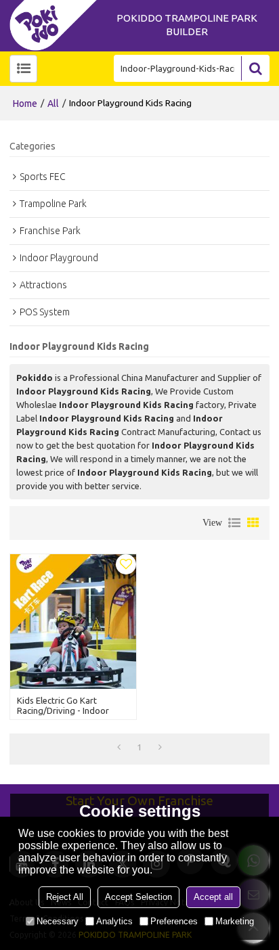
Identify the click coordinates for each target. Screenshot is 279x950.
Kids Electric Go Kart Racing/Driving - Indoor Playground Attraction (63, 710)
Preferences (174, 921)
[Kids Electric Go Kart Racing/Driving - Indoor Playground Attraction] (73, 621)
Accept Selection (138, 897)
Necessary (58, 921)
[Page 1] (118, 747)
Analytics (114, 921)
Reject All (64, 897)
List (234, 523)
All (53, 103)
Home (25, 103)
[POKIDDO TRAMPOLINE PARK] (56, 25)
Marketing (234, 921)
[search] (255, 68)
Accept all (213, 897)
